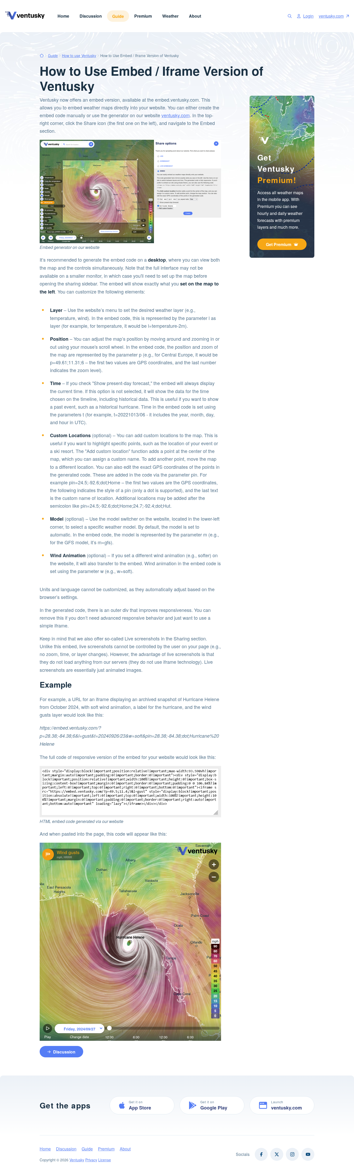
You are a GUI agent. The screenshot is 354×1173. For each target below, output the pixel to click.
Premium (143, 16)
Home (63, 16)
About (195, 16)
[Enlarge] (130, 241)
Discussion (91, 16)
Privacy (91, 1159)
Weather (170, 16)
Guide (118, 16)
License (104, 1159)
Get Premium (278, 244)
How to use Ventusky (79, 55)
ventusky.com (331, 16)
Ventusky (76, 1159)
